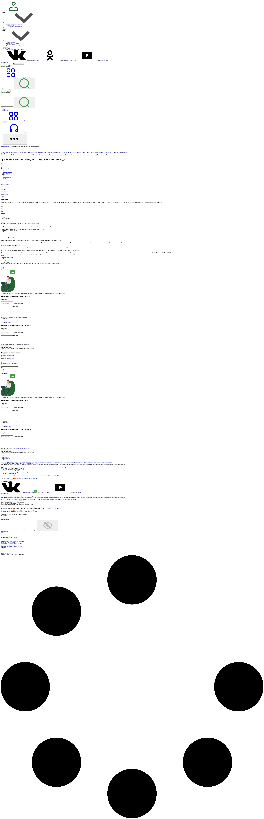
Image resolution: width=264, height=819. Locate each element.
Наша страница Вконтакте (33, 60)
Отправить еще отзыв (6, 322)
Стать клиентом (13, 89)
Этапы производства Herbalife (13, 45)
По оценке (5, 459)
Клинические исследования (12, 43)
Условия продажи (108, 462)
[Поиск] (24, 83)
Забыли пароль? (4, 531)
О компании (6, 27)
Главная (7, 110)
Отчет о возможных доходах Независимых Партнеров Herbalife (77, 462)
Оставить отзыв (60, 293)
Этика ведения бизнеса (98, 462)
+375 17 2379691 (56, 475)
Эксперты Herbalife (10, 44)
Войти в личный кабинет (18, 63)
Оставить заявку (7, 48)
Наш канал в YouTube (102, 60)
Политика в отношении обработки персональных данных (48, 462)
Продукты (26, 120)
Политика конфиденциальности (8, 462)
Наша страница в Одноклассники (68, 60)
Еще (25, 143)
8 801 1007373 (48, 475)
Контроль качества (10, 42)
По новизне (6, 457)
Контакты (5, 47)
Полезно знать (6, 40)
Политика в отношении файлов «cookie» (25, 462)
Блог (4, 29)
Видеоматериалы (10, 25)
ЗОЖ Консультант (5, 89)
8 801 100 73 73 (9, 49)
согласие (5, 317)
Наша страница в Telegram (43, 492)
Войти (5, 122)
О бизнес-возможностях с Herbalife (14, 24)
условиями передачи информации (22, 344)
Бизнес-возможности (8, 22)
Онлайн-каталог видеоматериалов (14, 26)
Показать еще (4, 373)
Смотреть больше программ (7, 355)
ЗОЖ (25, 132)
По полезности (6, 458)
